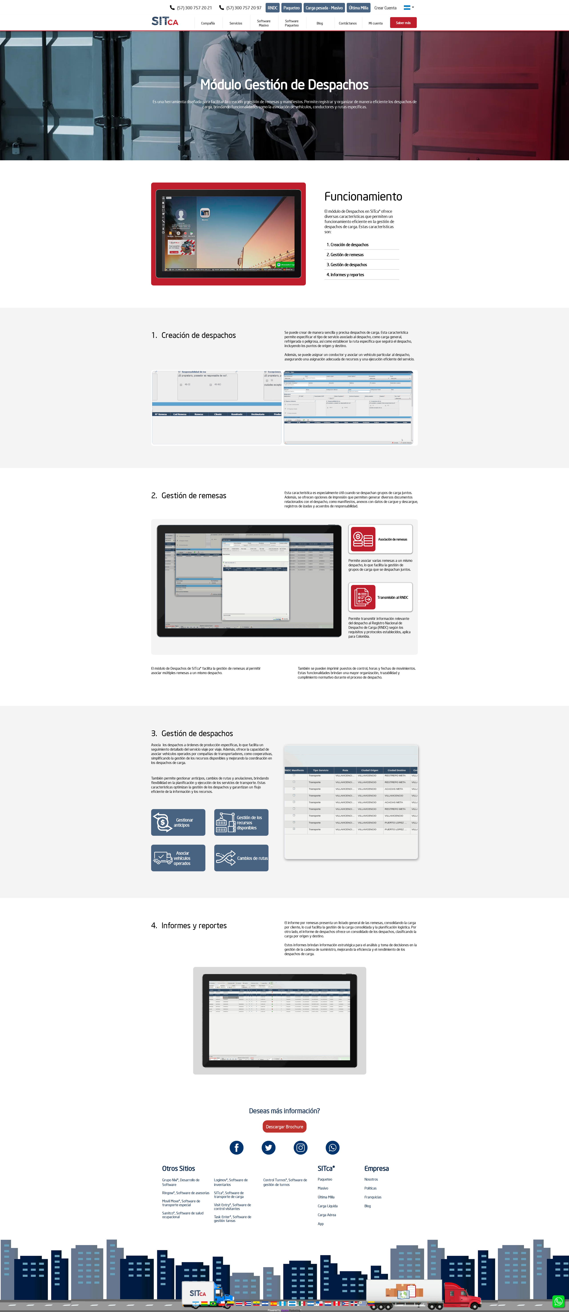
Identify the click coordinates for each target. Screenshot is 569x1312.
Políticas (371, 1188)
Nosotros (371, 1179)
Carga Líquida (328, 1206)
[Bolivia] (204, 1303)
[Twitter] (268, 1147)
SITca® (326, 1168)
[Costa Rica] (239, 1303)
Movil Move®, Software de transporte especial (181, 1203)
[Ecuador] (256, 1303)
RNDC (272, 7)
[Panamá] (319, 1303)
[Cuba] (247, 1303)
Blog (368, 1206)
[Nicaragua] (310, 1303)
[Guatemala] (282, 1303)
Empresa (377, 1168)
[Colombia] (230, 1303)
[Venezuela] (371, 1303)
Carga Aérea (327, 1214)
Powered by (274, 1310)
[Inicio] (165, 20)
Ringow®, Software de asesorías (185, 1192)
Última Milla (358, 7)
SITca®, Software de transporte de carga (229, 1194)
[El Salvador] (265, 1303)
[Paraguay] (328, 1303)
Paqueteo (292, 7)
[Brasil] (213, 1303)
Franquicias (373, 1197)
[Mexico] (302, 1303)
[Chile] (221, 1303)
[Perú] (336, 1303)
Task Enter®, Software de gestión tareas (232, 1218)
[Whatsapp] (333, 1147)
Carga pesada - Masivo (324, 7)
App (321, 1223)
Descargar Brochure (284, 1126)
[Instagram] (300, 1147)
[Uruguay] (362, 1303)
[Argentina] (195, 1303)
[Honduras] (292, 1303)
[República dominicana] (354, 1303)
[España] (273, 1303)
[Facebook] (236, 1147)
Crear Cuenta (386, 7)
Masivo (323, 1188)
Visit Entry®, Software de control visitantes (232, 1206)
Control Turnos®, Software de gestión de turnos (285, 1182)
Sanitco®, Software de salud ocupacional (182, 1215)
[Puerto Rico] (345, 1303)
